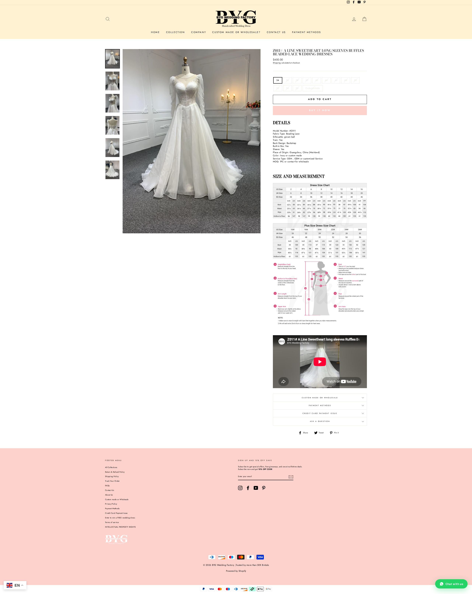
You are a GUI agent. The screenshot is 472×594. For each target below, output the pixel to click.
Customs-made (313, 88)
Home (155, 32)
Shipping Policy (112, 476)
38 (297, 80)
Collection (175, 32)
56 (297, 88)
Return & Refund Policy (115, 472)
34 (277, 80)
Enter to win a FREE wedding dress (120, 517)
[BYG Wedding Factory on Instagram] (240, 488)
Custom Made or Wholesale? (236, 32)
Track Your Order (112, 481)
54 (287, 88)
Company (198, 32)
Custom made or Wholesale (116, 499)
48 (345, 80)
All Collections (111, 467)
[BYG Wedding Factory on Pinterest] (263, 488)
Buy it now (320, 110)
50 (355, 80)
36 (287, 80)
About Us (109, 494)
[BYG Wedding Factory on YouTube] (256, 488)
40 (307, 80)
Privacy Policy (111, 504)
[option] (192, 141)
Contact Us (276, 32)
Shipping (277, 63)
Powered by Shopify (236, 571)
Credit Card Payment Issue (320, 413)
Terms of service (112, 522)
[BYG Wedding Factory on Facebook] (248, 488)
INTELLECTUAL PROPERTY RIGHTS (120, 527)
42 (316, 80)
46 (336, 80)
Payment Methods (306, 32)
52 (277, 88)
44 (326, 80)
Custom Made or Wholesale (320, 397)
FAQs (107, 485)
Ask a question (320, 421)
